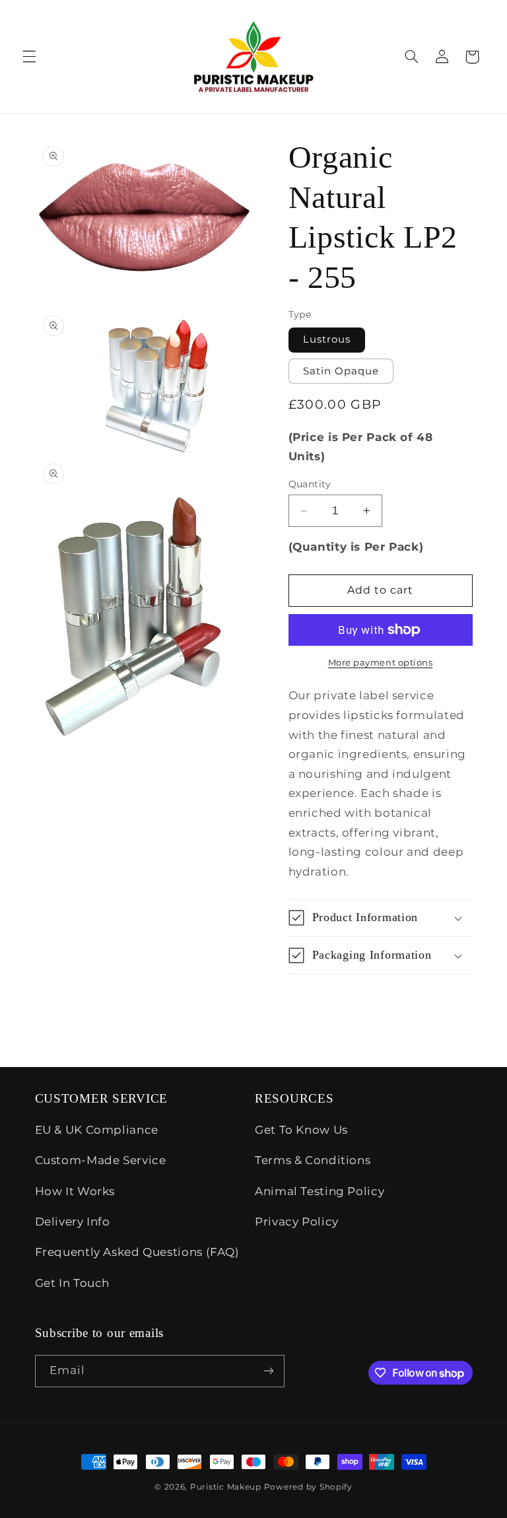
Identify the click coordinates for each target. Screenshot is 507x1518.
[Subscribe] (268, 1371)
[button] (29, 57)
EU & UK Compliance (96, 1129)
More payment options (380, 663)
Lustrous (327, 339)
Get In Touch (72, 1283)
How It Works (75, 1191)
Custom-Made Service (100, 1160)
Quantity (309, 484)
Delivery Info (72, 1221)
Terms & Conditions (312, 1160)
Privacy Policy (297, 1221)
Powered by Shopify (308, 1487)
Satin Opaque (341, 371)
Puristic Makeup (225, 1487)
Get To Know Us (301, 1129)
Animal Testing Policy (319, 1191)
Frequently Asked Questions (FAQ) (137, 1252)
